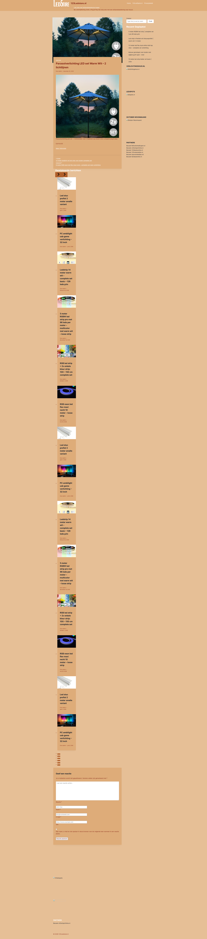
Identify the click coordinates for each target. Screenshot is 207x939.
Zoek (150, 21)
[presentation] (66, 183)
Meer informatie (61, 148)
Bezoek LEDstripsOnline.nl (134, 148)
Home (129, 3)
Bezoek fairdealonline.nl (134, 156)
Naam (58, 809)
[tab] (58, 754)
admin (60, 71)
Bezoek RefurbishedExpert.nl (135, 146)
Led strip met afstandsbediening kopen (86, 7)
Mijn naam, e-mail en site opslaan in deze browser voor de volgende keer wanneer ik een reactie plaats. (87, 833)
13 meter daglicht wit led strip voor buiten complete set (74, 159)
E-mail (58, 817)
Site (57, 824)
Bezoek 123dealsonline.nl (134, 150)
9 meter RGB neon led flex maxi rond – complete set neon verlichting (78, 164)
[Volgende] (64, 174)
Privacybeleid (148, 3)
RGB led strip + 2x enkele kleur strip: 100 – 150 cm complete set (66, 369)
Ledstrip (58, 60)
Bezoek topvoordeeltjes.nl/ (135, 154)
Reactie (59, 802)
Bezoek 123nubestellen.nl (134, 152)
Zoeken (128, 18)
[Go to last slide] (58, 174)
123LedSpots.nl (137, 3)
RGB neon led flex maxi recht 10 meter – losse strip (66, 410)
